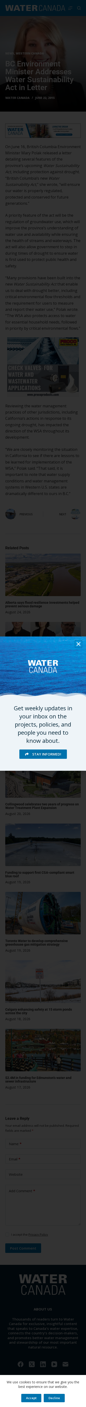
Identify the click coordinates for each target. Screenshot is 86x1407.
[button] (78, 644)
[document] (43, 703)
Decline (54, 1398)
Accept (31, 1398)
